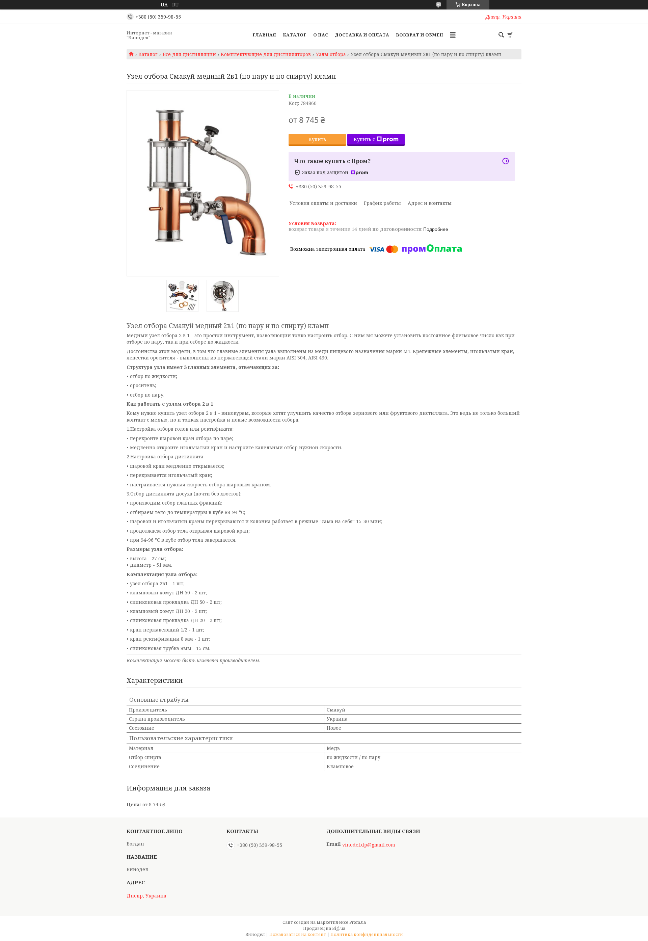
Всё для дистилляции (189, 54)
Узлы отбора (331, 54)
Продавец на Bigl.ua (324, 928)
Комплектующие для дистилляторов (266, 54)
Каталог (294, 35)
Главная (264, 35)
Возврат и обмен (419, 35)
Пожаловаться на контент (297, 934)
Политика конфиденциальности (366, 934)
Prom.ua (357, 922)
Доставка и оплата (362, 35)
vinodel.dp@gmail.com (368, 845)
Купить (317, 139)
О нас (320, 35)
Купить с (364, 139)
